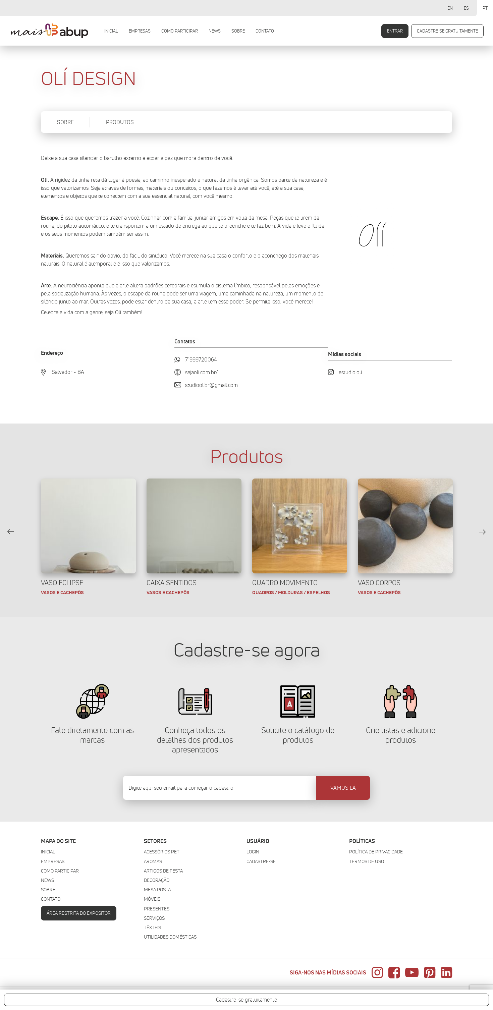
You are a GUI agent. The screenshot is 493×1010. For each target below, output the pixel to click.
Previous (11, 531)
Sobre (238, 31)
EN (450, 8)
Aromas (153, 861)
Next (482, 531)
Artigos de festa (163, 871)
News (215, 31)
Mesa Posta (157, 890)
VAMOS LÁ (343, 788)
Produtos (120, 122)
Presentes (156, 909)
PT (485, 8)
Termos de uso (366, 861)
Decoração (156, 880)
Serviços (154, 918)
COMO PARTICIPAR (179, 31)
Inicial (111, 31)
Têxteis (152, 928)
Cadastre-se (261, 861)
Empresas (140, 31)
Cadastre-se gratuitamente (447, 31)
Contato (265, 31)
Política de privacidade (376, 852)
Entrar (395, 31)
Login (252, 852)
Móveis (152, 899)
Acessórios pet (161, 852)
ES (466, 8)
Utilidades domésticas (170, 937)
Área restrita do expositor (79, 913)
